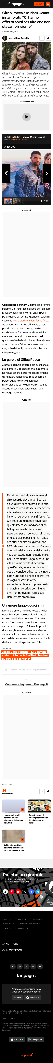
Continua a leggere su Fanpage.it (26, 684)
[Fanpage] (26, 976)
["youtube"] (18, 891)
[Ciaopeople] (26, 1055)
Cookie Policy (8, 924)
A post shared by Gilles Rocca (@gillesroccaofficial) (27, 670)
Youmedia (6, 919)
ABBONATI (39, 4)
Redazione (6, 928)
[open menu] (3, 4)
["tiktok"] (5, 891)
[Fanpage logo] (16, 4)
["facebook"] (31, 891)
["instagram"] (11, 891)
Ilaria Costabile (22, 38)
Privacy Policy (35, 919)
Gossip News (7, 784)
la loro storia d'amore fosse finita (30, 320)
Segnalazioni (20, 919)
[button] (48, 38)
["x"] (24, 891)
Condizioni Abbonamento (29, 924)
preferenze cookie (23, 928)
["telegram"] (37, 891)
